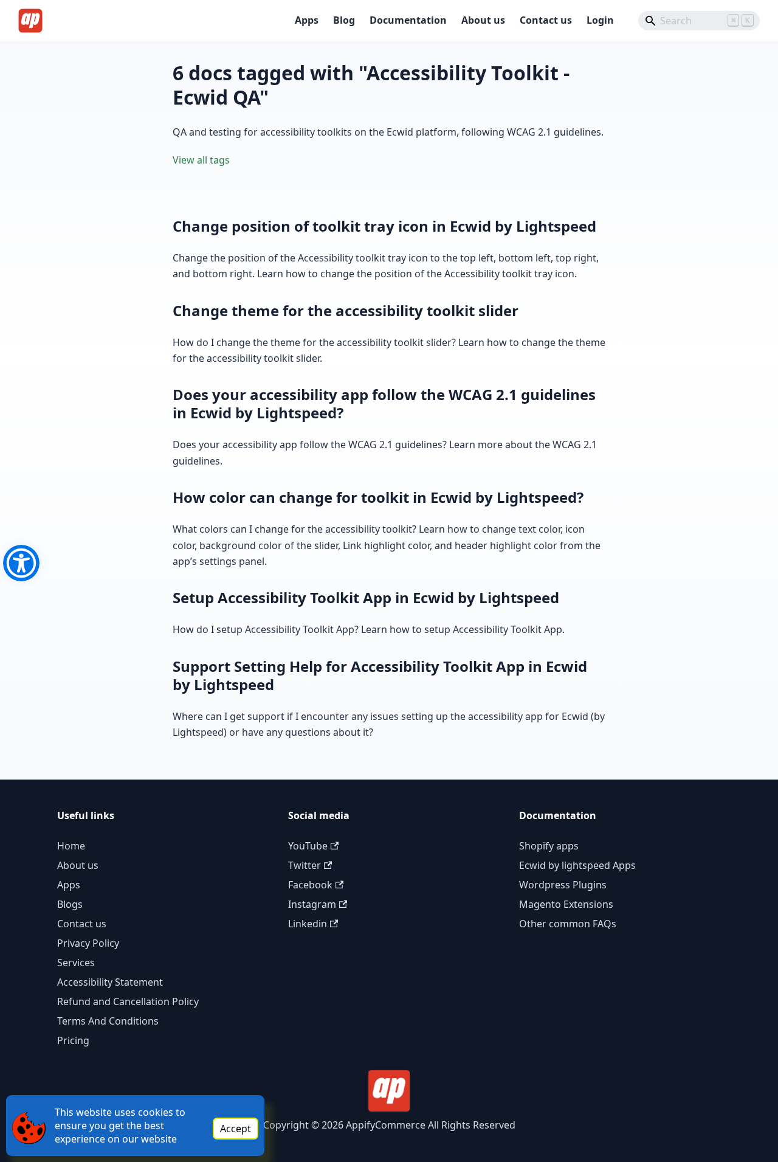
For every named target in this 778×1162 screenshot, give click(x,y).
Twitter (304, 865)
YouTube (308, 845)
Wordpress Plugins (563, 884)
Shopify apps (549, 845)
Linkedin (307, 923)
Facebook (310, 884)
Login (600, 20)
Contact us (546, 20)
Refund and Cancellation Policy (128, 1001)
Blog (344, 20)
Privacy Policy (88, 943)
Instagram (312, 904)
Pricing (73, 1040)
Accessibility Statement (110, 982)
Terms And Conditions (108, 1021)
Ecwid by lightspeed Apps (577, 865)
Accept (235, 1128)
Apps (306, 20)
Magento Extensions (566, 904)
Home (71, 845)
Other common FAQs (567, 923)
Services (76, 962)
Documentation (408, 20)
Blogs (70, 904)
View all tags (201, 160)
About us (483, 20)
